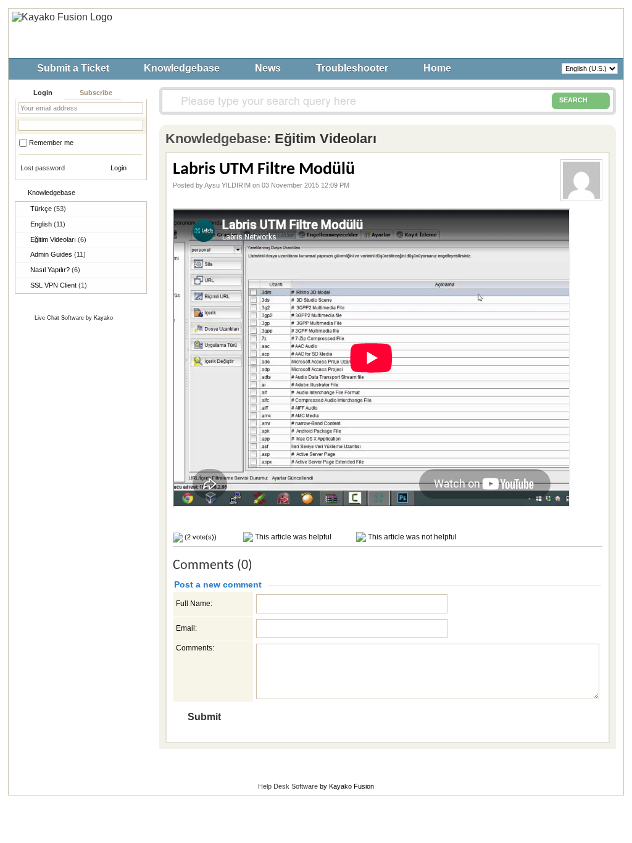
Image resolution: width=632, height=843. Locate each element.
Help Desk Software (288, 786)
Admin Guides (58, 254)
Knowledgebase (182, 68)
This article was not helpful (411, 537)
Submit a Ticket (73, 68)
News (268, 68)
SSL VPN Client (58, 285)
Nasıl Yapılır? (55, 269)
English (47, 224)
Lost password (42, 168)
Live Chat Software (59, 318)
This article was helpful (292, 537)
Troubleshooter (352, 68)
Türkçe (48, 208)
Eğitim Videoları (58, 239)
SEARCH (573, 100)
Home (437, 68)
